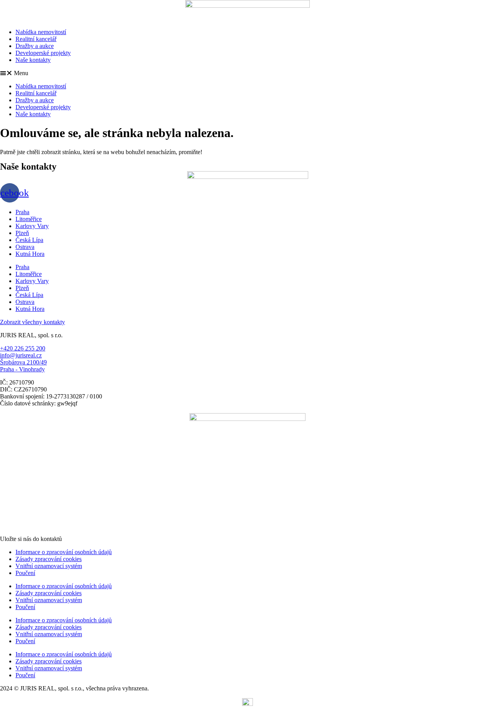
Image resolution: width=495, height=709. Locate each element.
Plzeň (22, 233)
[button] (247, 73)
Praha (22, 212)
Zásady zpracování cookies (48, 559)
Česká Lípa (29, 240)
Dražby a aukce (34, 46)
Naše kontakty (33, 60)
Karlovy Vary (32, 226)
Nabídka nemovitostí (40, 32)
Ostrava (24, 247)
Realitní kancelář (35, 39)
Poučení (25, 573)
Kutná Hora (29, 254)
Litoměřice (28, 219)
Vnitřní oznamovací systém (48, 566)
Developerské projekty (43, 53)
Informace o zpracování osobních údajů (63, 552)
